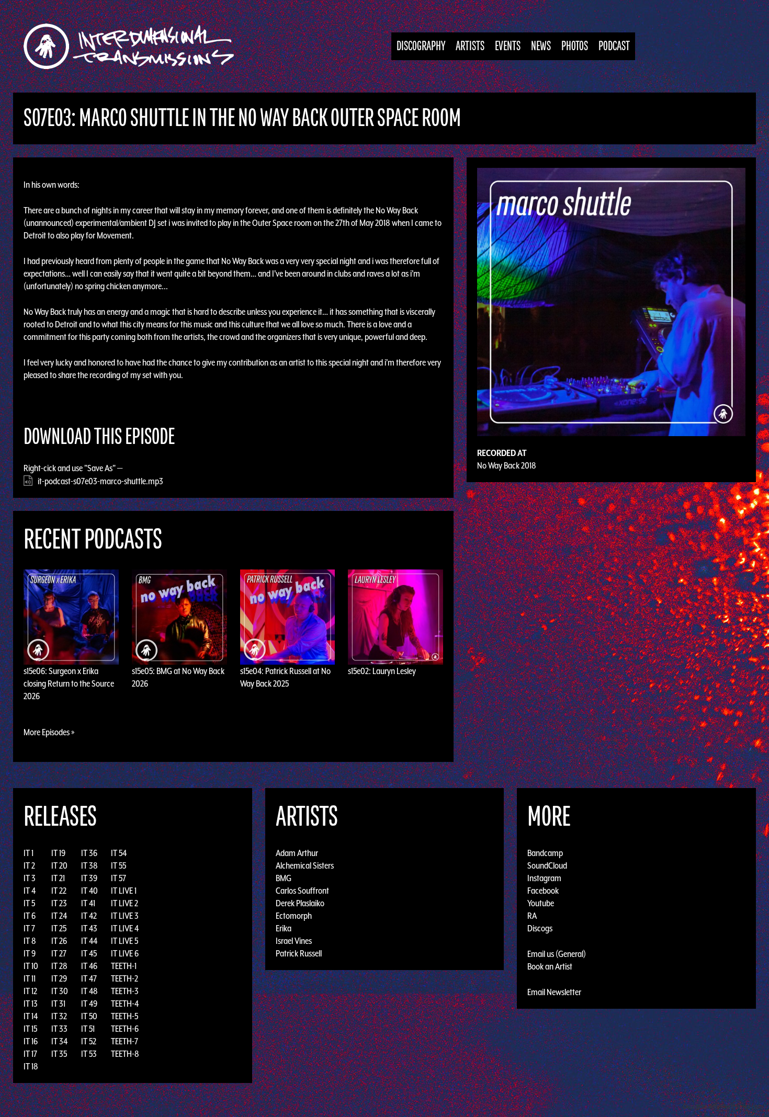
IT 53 (89, 1053)
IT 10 (31, 966)
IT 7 (29, 928)
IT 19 (58, 853)
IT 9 (30, 953)
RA (532, 915)
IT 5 (29, 903)
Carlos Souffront (302, 890)
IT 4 (30, 890)
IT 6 (30, 915)
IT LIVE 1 (124, 890)
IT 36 (89, 853)
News (541, 46)
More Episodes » (49, 732)
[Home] (134, 46)
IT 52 (88, 1041)
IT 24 (59, 915)
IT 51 (88, 1028)
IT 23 (59, 903)
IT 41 (88, 903)
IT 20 (59, 865)
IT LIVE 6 (125, 953)
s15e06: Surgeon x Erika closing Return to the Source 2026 (69, 683)
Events (508, 46)
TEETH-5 (124, 1016)
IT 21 (58, 878)
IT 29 (59, 978)
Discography (421, 46)
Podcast (614, 46)
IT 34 (59, 1041)
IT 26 (59, 941)
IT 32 (59, 1016)
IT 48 (89, 991)
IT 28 (59, 966)
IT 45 (89, 953)
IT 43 (89, 928)
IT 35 (59, 1053)
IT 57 (118, 878)
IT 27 (58, 953)
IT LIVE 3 (125, 915)
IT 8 (30, 941)
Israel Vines (294, 941)
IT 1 (28, 853)
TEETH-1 (124, 966)
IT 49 (89, 1003)
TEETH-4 (125, 1003)
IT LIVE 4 (125, 928)
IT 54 (119, 853)
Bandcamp (545, 853)
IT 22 (58, 890)
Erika (283, 928)
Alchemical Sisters (305, 865)
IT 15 (30, 1028)
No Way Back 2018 (506, 465)
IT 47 (89, 978)
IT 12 (30, 991)
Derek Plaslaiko (300, 903)
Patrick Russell (299, 953)
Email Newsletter (554, 992)
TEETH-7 (124, 1041)
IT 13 (31, 1003)
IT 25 (58, 928)
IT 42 (89, 915)
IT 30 (59, 991)
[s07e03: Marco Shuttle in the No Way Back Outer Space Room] (611, 301)
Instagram (544, 878)
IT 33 (59, 1028)
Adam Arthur (297, 853)
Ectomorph (294, 915)
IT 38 (89, 865)
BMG (283, 878)
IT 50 (89, 1016)
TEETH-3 (125, 991)
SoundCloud (547, 865)
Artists (470, 46)
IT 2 (29, 865)
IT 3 (30, 878)
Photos (574, 46)
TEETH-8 (125, 1053)
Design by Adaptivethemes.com (723, 1106)
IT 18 (31, 1066)
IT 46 (89, 966)
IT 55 (118, 865)
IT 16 (31, 1041)
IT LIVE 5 (124, 941)
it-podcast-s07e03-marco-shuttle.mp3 (100, 481)
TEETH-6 (125, 1028)
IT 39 (89, 878)
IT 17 (30, 1053)
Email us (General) (556, 954)
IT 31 (58, 1003)
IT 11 (30, 978)
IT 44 (89, 941)
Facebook (543, 890)
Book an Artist (549, 966)
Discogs (539, 928)
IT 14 (31, 1016)
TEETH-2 (124, 978)
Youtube (540, 903)
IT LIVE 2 (124, 903)
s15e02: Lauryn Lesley (382, 671)
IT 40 (89, 890)
